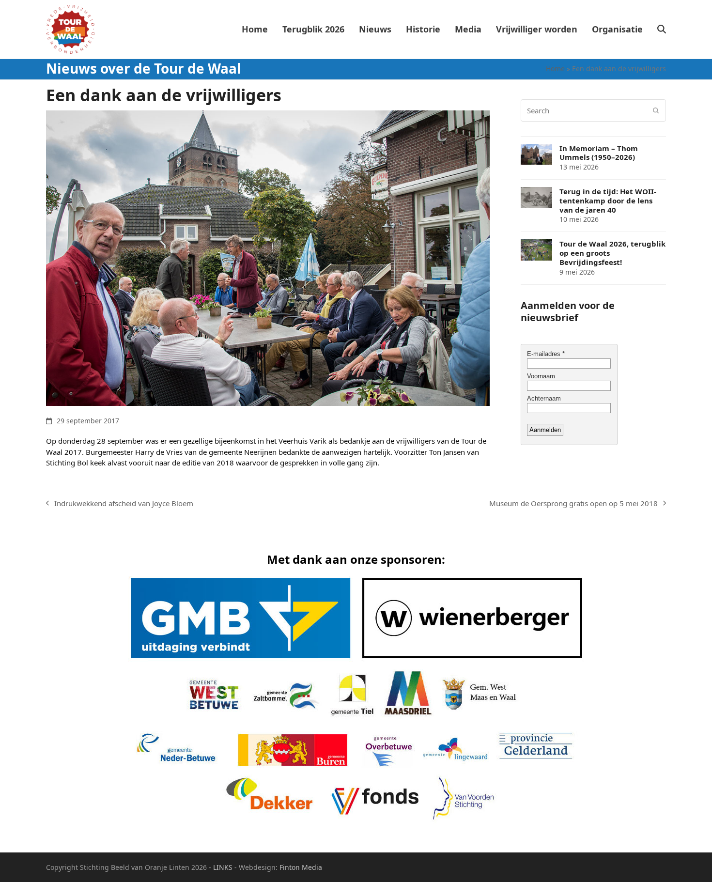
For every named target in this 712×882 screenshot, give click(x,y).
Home (555, 68)
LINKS (222, 867)
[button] (661, 29)
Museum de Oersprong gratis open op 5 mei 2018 (573, 503)
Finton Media (300, 867)
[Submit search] (656, 110)
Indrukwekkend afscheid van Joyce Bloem (119, 503)
